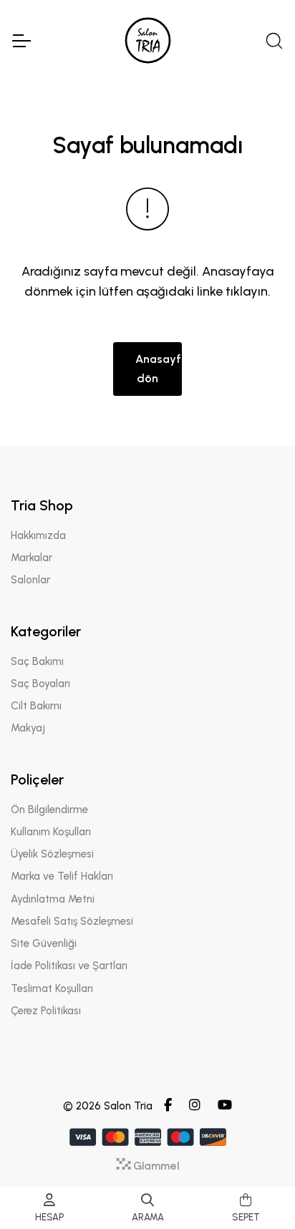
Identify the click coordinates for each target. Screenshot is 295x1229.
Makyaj (28, 728)
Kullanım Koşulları (51, 831)
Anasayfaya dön (158, 368)
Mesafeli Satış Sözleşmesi (72, 921)
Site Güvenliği (44, 943)
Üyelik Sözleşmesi (52, 853)
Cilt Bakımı (36, 705)
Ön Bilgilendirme (49, 809)
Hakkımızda (38, 535)
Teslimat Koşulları (52, 988)
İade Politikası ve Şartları (69, 965)
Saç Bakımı (37, 661)
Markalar (31, 557)
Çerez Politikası (46, 1010)
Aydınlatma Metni (53, 899)
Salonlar (30, 579)
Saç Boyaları (40, 683)
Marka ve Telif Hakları (62, 876)
